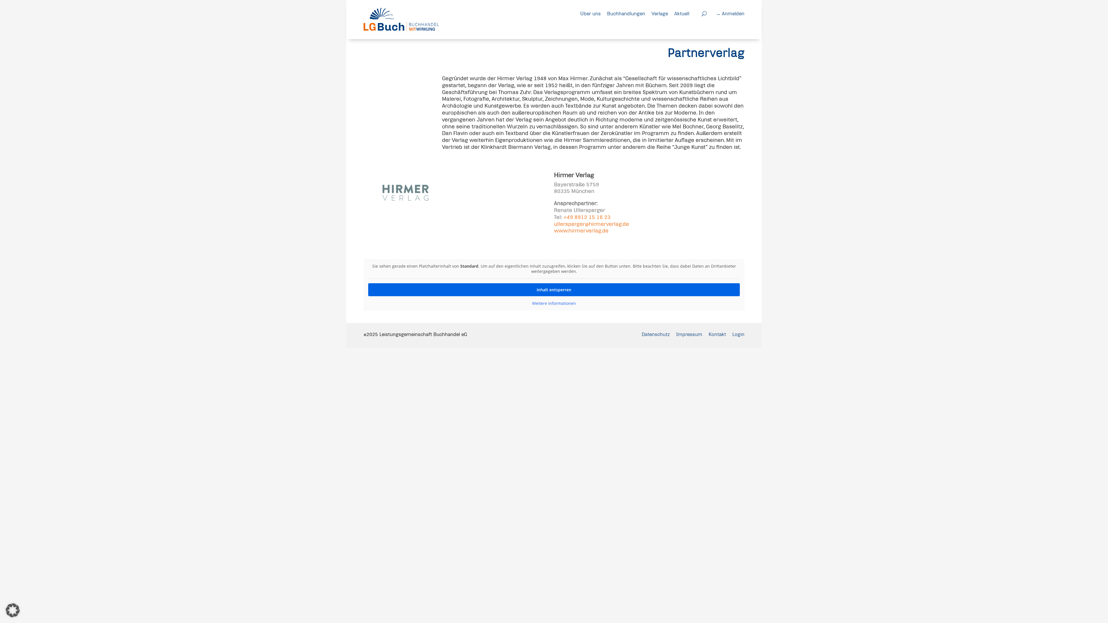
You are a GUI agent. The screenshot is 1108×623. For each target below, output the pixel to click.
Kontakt (717, 334)
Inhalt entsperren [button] (554, 289)
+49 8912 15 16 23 (587, 217)
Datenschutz (656, 334)
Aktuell (681, 13)
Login (738, 334)
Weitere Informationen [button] (554, 303)
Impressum (689, 334)
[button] (12, 610)
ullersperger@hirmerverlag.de (591, 224)
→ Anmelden (730, 13)
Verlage (660, 13)
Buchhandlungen (626, 13)
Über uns (590, 13)
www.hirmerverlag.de (581, 230)
